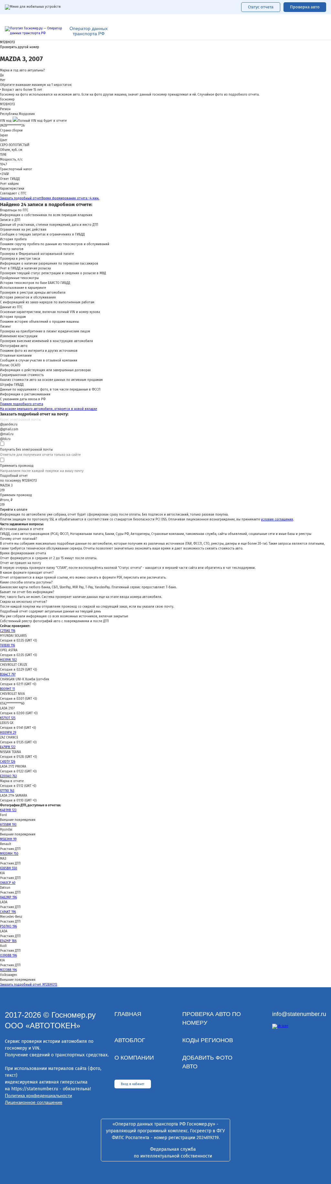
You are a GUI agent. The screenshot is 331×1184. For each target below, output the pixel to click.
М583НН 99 (8, 839)
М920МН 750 (9, 854)
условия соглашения (277, 519)
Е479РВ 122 (8, 747)
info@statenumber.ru (299, 1014)
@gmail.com (9, 429)
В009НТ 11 (7, 689)
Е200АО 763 (8, 776)
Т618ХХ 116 (7, 645)
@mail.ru (7, 434)
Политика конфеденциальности (38, 1095)
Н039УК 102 (8, 660)
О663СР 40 (8, 883)
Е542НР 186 (8, 941)
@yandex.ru (8, 424)
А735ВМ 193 (8, 825)
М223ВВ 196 (8, 970)
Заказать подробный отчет (49, 198)
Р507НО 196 (8, 926)
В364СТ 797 (8, 674)
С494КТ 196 (8, 912)
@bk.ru (5, 439)
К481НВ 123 (8, 810)
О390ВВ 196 (8, 956)
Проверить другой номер (19, 47)
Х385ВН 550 (8, 868)
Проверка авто (305, 7)
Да (2, 75)
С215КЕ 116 (7, 631)
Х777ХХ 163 (7, 791)
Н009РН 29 (8, 733)
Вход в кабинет (132, 1084)
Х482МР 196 (8, 897)
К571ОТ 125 (8, 718)
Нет (2, 80)
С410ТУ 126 (7, 762)
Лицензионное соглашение (33, 1102)
